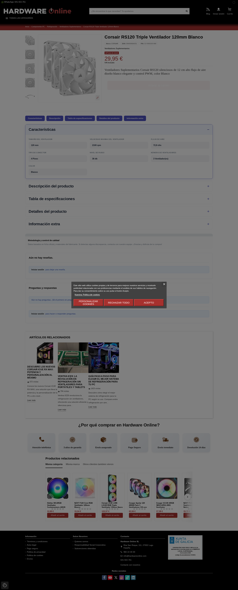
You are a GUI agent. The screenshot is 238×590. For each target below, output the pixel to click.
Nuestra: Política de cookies (87, 294)
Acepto (149, 302)
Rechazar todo (118, 302)
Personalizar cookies (88, 302)
